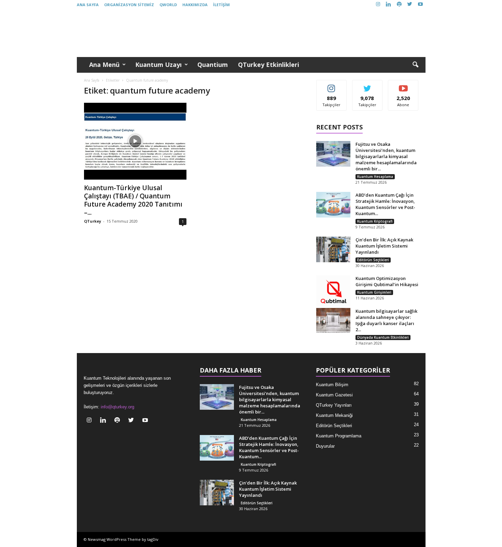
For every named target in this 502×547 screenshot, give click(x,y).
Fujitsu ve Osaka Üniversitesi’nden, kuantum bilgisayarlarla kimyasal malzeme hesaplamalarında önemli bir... (386, 156)
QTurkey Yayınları (334, 405)
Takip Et (331, 85)
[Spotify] (399, 4)
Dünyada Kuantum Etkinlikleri (383, 337)
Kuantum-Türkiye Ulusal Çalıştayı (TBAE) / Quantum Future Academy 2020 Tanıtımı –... (133, 200)
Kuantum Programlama (338, 435)
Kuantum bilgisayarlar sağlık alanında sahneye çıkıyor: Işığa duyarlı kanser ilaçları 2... (386, 320)
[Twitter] (410, 4)
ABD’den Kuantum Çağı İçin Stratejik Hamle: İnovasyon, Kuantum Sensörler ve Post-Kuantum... (385, 204)
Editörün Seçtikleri (373, 259)
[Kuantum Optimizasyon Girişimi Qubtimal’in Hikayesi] (333, 292)
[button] (415, 64)
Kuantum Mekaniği (334, 415)
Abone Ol (403, 85)
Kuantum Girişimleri (374, 292)
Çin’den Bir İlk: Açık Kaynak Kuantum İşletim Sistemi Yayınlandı (384, 246)
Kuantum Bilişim (332, 384)
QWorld (168, 4)
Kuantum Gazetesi (334, 394)
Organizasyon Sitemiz (129, 4)
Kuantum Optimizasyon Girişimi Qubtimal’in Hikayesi (386, 281)
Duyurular (325, 446)
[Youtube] (420, 4)
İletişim (221, 4)
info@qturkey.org (117, 406)
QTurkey (92, 221)
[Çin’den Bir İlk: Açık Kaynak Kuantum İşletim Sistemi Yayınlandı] (333, 249)
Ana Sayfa (88, 4)
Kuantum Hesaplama (375, 176)
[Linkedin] (389, 4)
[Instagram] (378, 4)
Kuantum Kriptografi (374, 221)
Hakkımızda (195, 4)
